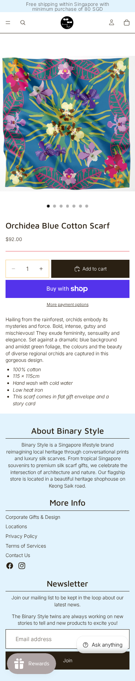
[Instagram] (22, 566)
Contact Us (18, 555)
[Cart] (126, 22)
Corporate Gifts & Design (33, 517)
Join (67, 660)
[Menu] (8, 23)
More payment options (68, 304)
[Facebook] (10, 566)
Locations (16, 526)
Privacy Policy (21, 536)
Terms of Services (26, 546)
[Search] (22, 22)
